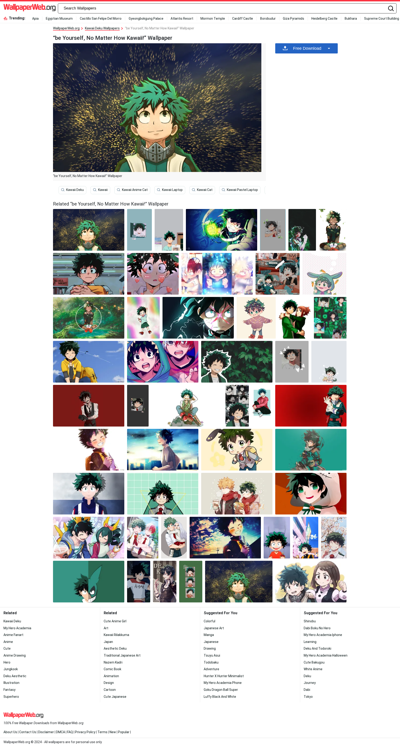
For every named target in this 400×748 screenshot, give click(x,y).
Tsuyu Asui (212, 655)
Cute (7, 648)
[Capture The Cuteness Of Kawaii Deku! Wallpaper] (324, 274)
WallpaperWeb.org (66, 28)
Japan (108, 642)
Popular (123, 732)
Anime (8, 642)
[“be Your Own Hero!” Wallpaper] (88, 493)
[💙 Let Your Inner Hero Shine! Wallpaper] (162, 450)
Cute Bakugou (314, 662)
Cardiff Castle (242, 18)
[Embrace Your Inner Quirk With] (236, 493)
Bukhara (351, 18)
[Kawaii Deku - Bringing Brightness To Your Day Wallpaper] (162, 362)
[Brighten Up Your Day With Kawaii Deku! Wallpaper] (88, 274)
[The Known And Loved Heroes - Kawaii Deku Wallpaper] (187, 406)
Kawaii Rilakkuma (116, 635)
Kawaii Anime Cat (135, 190)
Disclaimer (46, 732)
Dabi (307, 690)
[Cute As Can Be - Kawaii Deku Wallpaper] (88, 581)
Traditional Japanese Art (122, 655)
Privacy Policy (85, 732)
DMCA (60, 732)
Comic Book (112, 669)
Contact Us (27, 732)
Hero (6, 662)
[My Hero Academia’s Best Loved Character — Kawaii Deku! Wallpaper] (143, 318)
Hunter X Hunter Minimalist (224, 676)
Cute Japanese (115, 696)
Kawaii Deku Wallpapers (102, 28)
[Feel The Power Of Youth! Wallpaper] (164, 581)
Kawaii (103, 190)
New (112, 732)
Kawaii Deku (75, 190)
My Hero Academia (17, 628)
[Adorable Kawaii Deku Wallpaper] (311, 406)
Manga (209, 635)
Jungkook (10, 669)
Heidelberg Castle (324, 18)
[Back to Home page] (29, 8)
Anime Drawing (14, 655)
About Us (10, 732)
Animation (111, 676)
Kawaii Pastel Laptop (242, 190)
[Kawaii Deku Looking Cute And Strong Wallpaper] (138, 406)
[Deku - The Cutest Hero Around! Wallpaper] (330, 318)
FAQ (70, 732)
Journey (310, 683)
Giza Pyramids (293, 18)
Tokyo (308, 696)
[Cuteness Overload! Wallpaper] (334, 537)
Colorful (209, 621)
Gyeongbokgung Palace (146, 18)
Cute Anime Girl (115, 621)
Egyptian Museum (59, 18)
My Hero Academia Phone (223, 683)
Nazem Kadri (113, 662)
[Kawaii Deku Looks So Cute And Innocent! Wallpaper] (329, 362)
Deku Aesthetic (14, 676)
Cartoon (110, 690)
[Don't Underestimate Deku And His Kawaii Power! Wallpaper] (225, 537)
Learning (310, 642)
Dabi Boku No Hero (317, 628)
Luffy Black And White (220, 696)
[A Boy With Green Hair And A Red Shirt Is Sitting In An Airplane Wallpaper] (277, 537)
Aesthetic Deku (115, 648)
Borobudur (268, 18)
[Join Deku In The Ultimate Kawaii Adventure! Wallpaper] (294, 318)
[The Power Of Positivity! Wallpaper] (278, 274)
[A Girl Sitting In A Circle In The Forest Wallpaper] (88, 318)
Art (106, 628)
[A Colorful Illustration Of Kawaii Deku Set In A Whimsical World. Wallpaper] (88, 406)
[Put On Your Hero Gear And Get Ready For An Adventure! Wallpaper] (162, 493)
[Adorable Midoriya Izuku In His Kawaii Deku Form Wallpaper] (88, 362)
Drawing (210, 648)
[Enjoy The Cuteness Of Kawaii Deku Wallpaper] (217, 274)
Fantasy (9, 690)
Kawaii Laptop (172, 190)
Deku (307, 676)
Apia (35, 18)
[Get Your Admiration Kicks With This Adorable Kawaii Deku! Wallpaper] (292, 362)
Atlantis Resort (182, 18)
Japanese (211, 642)
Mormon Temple (212, 18)
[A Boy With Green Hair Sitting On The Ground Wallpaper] (333, 230)
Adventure (211, 669)
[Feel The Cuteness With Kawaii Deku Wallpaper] (302, 230)
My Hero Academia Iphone (323, 635)
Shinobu (310, 621)
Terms (102, 732)
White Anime (313, 669)
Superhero (11, 696)
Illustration (11, 683)
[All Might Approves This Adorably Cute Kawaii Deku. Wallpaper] (139, 230)
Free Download (307, 48)
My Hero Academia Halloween (325, 655)
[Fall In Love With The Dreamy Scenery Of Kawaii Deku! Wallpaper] (190, 581)
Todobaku (211, 662)
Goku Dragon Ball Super (221, 690)
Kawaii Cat (204, 190)
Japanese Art (214, 628)
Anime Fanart (13, 635)
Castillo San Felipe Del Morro (101, 18)
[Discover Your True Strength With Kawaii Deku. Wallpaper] (256, 318)
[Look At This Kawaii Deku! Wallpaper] (142, 537)
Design (109, 683)
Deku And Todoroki (317, 648)
